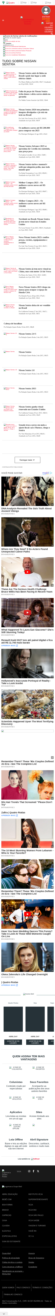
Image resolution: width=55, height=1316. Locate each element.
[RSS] (46, 1171)
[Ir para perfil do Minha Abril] (27, 42)
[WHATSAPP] (24, 1171)
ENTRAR (46, 19)
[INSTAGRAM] (28, 1171)
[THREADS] (42, 1171)
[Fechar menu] (20, 36)
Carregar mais (26, 460)
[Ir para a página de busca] (52, 34)
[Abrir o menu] (3, 20)
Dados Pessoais (26, 50)
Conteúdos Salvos (28, 48)
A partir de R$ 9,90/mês (13, 1042)
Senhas (18, 53)
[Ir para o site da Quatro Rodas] (27, 24)
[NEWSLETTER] (51, 1171)
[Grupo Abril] (3, 2)
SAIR (48, 21)
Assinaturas (22, 46)
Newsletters (22, 55)
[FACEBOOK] (33, 1171)
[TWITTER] (37, 1171)
